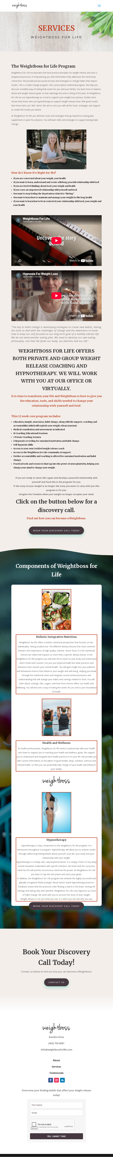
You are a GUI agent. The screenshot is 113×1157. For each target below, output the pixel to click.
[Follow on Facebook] (50, 1080)
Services (56, 1066)
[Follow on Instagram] (56, 1080)
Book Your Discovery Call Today (56, 906)
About (56, 1060)
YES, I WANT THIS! (56, 1136)
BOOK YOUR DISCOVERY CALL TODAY (56, 530)
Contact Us (56, 982)
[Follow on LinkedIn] (62, 1080)
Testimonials (56, 1073)
